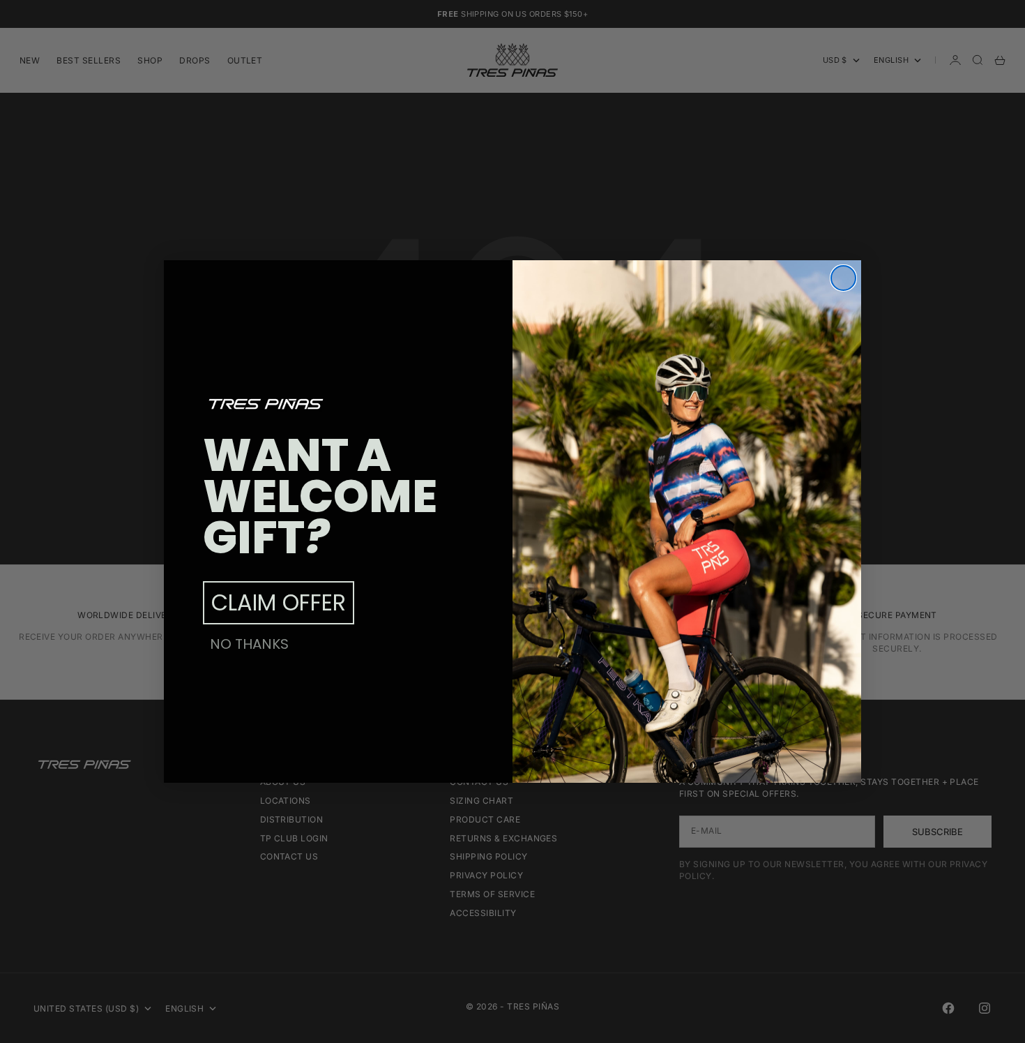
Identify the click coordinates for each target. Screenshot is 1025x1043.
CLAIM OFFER (278, 602)
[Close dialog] (843, 278)
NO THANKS (249, 644)
